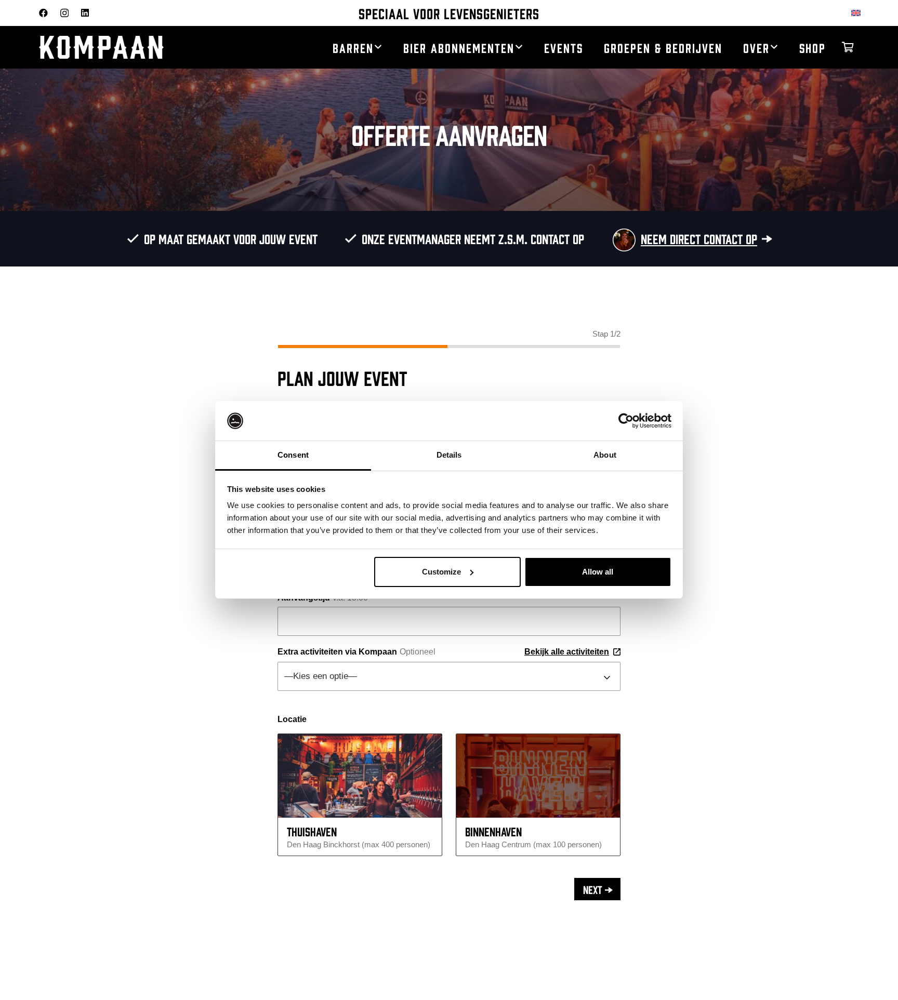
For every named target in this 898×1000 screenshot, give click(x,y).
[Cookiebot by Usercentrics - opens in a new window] (625, 421)
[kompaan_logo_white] (137, 47)
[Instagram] (64, 13)
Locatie (292, 719)
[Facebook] (43, 12)
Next (592, 889)
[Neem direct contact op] (619, 239)
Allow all (597, 571)
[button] (378, 47)
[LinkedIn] (85, 12)
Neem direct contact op (699, 238)
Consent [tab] (293, 454)
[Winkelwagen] (847, 47)
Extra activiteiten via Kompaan (443, 651)
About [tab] (604, 454)
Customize (441, 571)
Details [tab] (449, 454)
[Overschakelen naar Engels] (857, 13)
